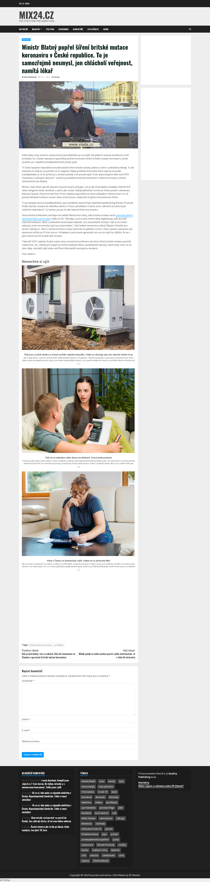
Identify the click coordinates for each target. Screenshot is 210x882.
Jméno (26, 719)
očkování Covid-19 (91, 828)
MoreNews (119, 875)
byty (121, 781)
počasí (114, 834)
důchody (113, 797)
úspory (85, 860)
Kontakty (143, 782)
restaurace (87, 844)
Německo (87, 823)
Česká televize (100, 860)
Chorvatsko (88, 791)
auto (101, 781)
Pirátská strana (90, 834)
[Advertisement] (78, 608)
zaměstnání (108, 855)
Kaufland (86, 813)
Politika (50, 29)
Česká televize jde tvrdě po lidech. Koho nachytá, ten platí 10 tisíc (45, 828)
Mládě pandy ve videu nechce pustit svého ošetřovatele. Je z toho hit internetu (107, 654)
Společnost (93, 29)
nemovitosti (106, 818)
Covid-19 (102, 791)
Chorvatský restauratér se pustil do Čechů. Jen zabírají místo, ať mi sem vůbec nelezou (46, 819)
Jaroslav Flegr (107, 807)
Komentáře (78, 29)
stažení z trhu (99, 850)
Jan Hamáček (89, 807)
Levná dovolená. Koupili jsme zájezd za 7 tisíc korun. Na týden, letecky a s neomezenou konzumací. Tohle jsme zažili (45, 784)
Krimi (105, 29)
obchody (100, 823)
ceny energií (88, 786)
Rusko (85, 850)
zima (121, 855)
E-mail (26, 730)
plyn (104, 834)
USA (84, 855)
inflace (98, 802)
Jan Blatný (59, 645)
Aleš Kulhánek (30, 77)
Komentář (28, 680)
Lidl (114, 813)
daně (114, 791)
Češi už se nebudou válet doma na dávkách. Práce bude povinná (78, 457)
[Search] (190, 29)
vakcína (94, 855)
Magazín (36, 29)
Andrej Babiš (88, 781)
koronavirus (101, 813)
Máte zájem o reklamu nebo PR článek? (161, 786)
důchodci (100, 797)
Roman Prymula (105, 844)
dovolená (86, 797)
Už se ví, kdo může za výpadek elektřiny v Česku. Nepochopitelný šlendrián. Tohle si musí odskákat (46, 796)
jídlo (120, 807)
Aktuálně (23, 29)
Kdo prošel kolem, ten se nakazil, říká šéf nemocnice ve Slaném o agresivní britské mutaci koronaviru (48, 654)
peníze (108, 828)
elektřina (86, 802)
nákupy (120, 818)
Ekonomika (63, 29)
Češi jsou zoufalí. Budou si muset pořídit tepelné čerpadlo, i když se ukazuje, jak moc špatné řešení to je (78, 354)
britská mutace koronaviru (41, 645)
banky (111, 781)
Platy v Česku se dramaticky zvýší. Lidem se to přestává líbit (78, 560)
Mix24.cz (36, 15)
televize (115, 850)
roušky (122, 844)
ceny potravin (106, 786)
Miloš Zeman (88, 818)
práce (116, 839)
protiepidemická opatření (95, 839)
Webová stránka (30, 741)
